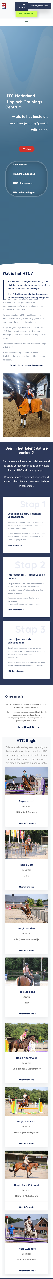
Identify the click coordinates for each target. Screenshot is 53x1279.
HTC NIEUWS (22, 6)
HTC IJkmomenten (23, 183)
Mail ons (27, 149)
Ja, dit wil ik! (26, 727)
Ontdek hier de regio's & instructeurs (26, 365)
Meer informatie (15, 545)
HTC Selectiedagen (24, 192)
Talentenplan (20, 164)
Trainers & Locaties (24, 173)
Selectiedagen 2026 (26, 13)
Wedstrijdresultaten (39, 6)
